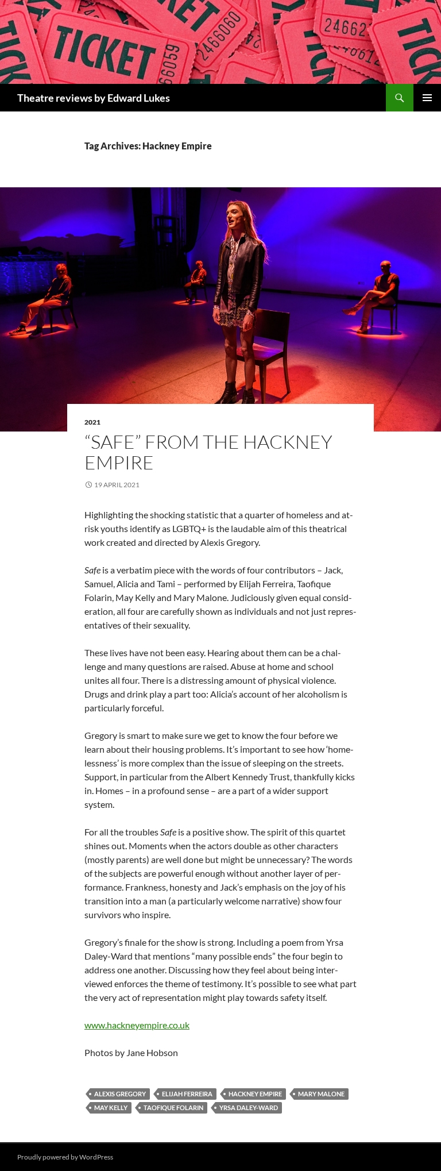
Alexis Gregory (120, 1093)
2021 (92, 422)
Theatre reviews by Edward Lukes (93, 97)
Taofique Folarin (173, 1107)
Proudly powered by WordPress (65, 1157)
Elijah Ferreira (187, 1093)
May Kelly (110, 1107)
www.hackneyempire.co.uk (136, 1024)
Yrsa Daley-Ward (248, 1107)
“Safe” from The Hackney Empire (208, 452)
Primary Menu (427, 97)
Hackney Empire (255, 1093)
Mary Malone (321, 1093)
